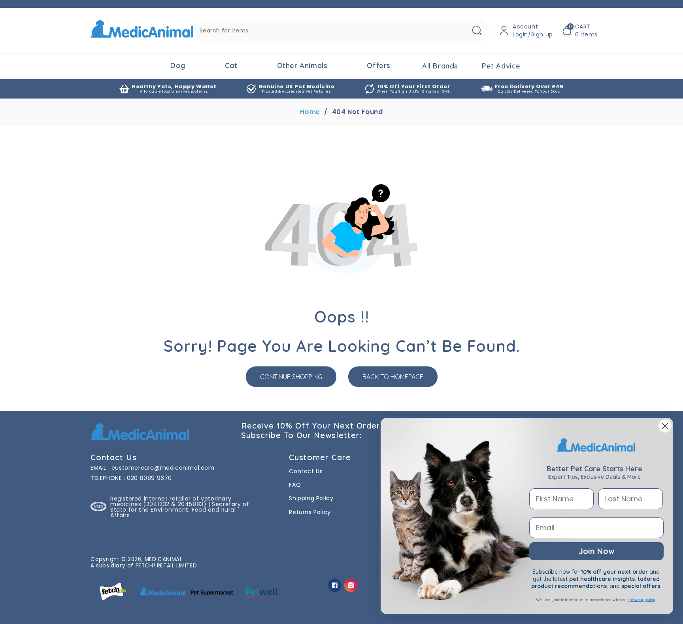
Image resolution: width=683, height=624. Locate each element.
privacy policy (641, 599)
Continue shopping (291, 377)
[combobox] (341, 31)
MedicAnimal (164, 559)
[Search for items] (476, 31)
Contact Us (306, 471)
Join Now (596, 551)
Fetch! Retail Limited (166, 565)
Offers (379, 65)
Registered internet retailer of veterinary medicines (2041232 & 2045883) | (170, 501)
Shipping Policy (311, 498)
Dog (177, 65)
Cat (231, 65)
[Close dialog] (665, 426)
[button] (580, 30)
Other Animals (302, 65)
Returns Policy (309, 512)
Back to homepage (392, 377)
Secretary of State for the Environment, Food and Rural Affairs (179, 509)
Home (310, 112)
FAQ (295, 485)
